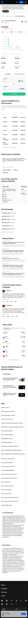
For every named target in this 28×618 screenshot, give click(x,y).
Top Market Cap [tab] (7, 328)
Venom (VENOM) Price (19, 16)
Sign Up (21, 2)
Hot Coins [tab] (22, 328)
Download (24, 613)
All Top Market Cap (14, 359)
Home (2, 16)
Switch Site (5, 11)
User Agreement (13, 569)
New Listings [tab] (15, 328)
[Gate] (2, 2)
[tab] (8, 74)
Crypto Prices (9, 16)
